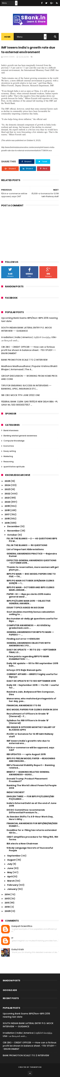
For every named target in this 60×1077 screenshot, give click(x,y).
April (10, 876)
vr (12, 938)
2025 (8, 481)
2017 (7, 514)
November (13, 530)
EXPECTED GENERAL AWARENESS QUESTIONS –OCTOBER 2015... (31, 562)
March (11, 880)
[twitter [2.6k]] (46, 3)
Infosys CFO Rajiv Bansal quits (24, 670)
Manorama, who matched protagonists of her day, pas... (31, 700)
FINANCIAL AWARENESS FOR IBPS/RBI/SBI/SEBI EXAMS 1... (32, 825)
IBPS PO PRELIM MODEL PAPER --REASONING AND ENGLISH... (31, 760)
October (12, 534)
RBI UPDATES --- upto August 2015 (26, 754)
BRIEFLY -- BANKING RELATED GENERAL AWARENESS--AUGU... (28, 773)
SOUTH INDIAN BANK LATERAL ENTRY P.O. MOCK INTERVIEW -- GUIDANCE (26, 329)
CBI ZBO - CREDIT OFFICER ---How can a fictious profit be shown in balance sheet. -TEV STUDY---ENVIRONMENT (28, 350)
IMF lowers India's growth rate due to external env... (28, 742)
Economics (9, 446)
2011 (7, 902)
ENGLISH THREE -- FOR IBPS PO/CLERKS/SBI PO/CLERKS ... (30, 798)
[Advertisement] (30, 231)
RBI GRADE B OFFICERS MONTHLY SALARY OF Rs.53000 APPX (31, 728)
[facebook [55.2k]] (42, 3)
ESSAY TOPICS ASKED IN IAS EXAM (25, 607)
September (14, 855)
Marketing (8, 456)
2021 (7, 497)
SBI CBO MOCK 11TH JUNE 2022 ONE (20, 395)
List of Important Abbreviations (25, 549)
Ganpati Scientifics (21, 926)
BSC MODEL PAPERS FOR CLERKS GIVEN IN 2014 (32, 709)
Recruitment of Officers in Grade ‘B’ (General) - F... (28, 715)
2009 (8, 911)
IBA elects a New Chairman (22, 843)
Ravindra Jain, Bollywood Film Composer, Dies (31, 693)
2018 (7, 510)
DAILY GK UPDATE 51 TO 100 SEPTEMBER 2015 (31, 680)
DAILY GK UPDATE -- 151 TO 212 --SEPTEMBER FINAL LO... (31, 651)
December (13, 526)
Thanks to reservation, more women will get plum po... (33, 568)
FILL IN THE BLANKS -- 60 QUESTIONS (27, 545)
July (10, 863)
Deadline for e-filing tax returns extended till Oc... (31, 831)
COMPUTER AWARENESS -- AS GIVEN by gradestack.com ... (28, 626)
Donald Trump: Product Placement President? (27, 780)
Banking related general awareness (20, 435)
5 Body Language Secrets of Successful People (30, 849)
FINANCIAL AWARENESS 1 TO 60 (24, 705)
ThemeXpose (36, 1067)
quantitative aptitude (14, 466)
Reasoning (9, 461)
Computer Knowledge (14, 440)
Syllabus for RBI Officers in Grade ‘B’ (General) (28, 722)
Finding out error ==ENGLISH (23, 638)
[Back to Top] (30, 1073)
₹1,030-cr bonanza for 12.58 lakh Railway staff (30, 735)
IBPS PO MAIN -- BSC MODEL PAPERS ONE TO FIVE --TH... (31, 575)
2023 (8, 489)
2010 (7, 906)
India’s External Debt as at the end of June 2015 (31, 804)
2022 (8, 493)
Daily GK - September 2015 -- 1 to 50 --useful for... (33, 686)
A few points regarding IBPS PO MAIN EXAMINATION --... (28, 658)
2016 (7, 518)
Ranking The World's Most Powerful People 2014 (32, 787)
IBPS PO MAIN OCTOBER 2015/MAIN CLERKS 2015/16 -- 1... (30, 582)
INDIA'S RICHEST (16, 792)
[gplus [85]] (51, 3)
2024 (8, 485)
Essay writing (10, 451)
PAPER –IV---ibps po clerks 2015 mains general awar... (29, 595)
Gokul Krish (17, 949)
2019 (7, 506)
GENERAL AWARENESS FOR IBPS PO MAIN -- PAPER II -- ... (30, 633)
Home (7, 37)
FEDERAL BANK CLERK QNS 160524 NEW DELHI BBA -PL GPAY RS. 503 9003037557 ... (29, 403)
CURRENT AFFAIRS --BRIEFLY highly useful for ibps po (32, 675)
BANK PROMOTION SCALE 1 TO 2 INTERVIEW (24, 359)
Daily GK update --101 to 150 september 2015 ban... (32, 664)
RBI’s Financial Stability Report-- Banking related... (31, 766)
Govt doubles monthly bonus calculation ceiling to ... (31, 613)
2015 (7, 522)
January (12, 889)
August (11, 859)
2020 (8, 501)
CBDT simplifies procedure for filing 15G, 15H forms (32, 838)
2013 (7, 898)
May (10, 872)
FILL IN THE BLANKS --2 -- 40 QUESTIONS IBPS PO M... (32, 540)
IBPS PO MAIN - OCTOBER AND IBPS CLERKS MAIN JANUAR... (30, 588)
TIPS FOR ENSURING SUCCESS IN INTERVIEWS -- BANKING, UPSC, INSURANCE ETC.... (26, 387)
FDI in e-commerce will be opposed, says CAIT (30, 749)
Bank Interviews (11, 430)
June (10, 868)
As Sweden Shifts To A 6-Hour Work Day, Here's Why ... (30, 818)
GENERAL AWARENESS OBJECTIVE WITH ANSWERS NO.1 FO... (28, 644)
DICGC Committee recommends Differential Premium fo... (26, 811)
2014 (7, 894)
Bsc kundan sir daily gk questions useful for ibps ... (32, 620)
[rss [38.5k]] (57, 3)
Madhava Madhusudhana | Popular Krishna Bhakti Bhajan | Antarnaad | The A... (29, 368)
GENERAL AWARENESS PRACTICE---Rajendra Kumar (32, 555)
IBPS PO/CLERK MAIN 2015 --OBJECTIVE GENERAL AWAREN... (28, 602)
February (13, 884)
